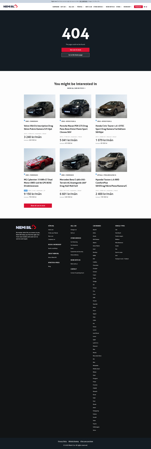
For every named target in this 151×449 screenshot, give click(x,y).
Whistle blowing (74, 441)
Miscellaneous (119, 242)
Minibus (117, 239)
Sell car (71, 7)
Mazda (94, 352)
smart (94, 407)
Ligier (94, 339)
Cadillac (95, 262)
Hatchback (118, 233)
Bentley (95, 252)
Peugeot (95, 378)
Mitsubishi (95, 365)
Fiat (94, 291)
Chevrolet (95, 265)
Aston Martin (96, 246)
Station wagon (119, 236)
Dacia (94, 278)
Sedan (117, 246)
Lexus (94, 336)
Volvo (94, 430)
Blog (49, 266)
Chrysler (95, 268)
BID (94, 258)
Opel (94, 375)
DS (93, 284)
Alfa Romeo (96, 239)
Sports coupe (118, 252)
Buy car (63, 7)
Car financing (74, 242)
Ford (94, 294)
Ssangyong (96, 410)
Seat (94, 401)
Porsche (95, 385)
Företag (79, 7)
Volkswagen (96, 427)
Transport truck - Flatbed (122, 258)
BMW (94, 255)
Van (116, 249)
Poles (94, 381)
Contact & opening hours (77, 273)
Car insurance (74, 245)
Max (94, 349)
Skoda (94, 404)
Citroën (95, 271)
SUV (116, 255)
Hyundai (95, 304)
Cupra (94, 275)
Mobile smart (96, 368)
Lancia (94, 330)
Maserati (95, 346)
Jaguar (94, 313)
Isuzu (94, 307)
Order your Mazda (53, 233)
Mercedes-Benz (97, 356)
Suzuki (94, 417)
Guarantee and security (77, 251)
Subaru (95, 414)
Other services (98, 7)
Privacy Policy (62, 441)
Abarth (95, 229)
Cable (94, 320)
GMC (94, 297)
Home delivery (74, 255)
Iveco (94, 310)
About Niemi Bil (52, 257)
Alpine (94, 242)
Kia (94, 323)
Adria (94, 233)
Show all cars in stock (75, 88)
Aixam (94, 236)
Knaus (94, 326)
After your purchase (86, 441)
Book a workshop (52, 248)
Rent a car (89, 7)
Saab (94, 398)
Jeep (94, 317)
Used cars (50, 229)
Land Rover (96, 333)
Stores (118, 7)
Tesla (94, 420)
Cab (116, 229)
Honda (94, 301)
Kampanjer (56, 7)
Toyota (94, 423)
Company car (51, 239)
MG (94, 359)
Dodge (95, 281)
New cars (50, 236)
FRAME (95, 388)
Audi (94, 249)
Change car (74, 229)
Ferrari (94, 288)
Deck (72, 248)
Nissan (94, 372)
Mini (94, 362)
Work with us (110, 7)
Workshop (127, 7)
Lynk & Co (95, 343)
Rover (94, 394)
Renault (95, 391)
